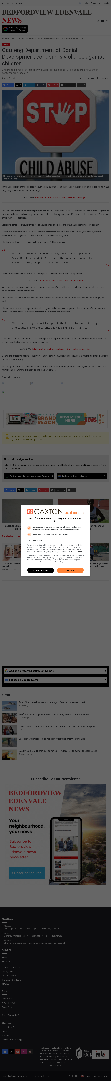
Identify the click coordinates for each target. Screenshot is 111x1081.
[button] (55, 540)
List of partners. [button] (77, 551)
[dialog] (55, 540)
